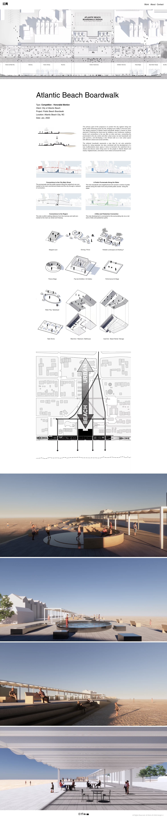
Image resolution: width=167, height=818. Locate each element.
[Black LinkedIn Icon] (84, 813)
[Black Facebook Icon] (82, 813)
